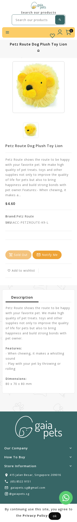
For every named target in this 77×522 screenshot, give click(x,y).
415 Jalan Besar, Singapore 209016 (35, 475)
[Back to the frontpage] (38, 50)
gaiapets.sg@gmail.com (27, 487)
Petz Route (25, 216)
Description (22, 297)
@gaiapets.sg (19, 494)
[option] (30, 130)
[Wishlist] (52, 35)
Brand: (10, 216)
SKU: (9, 222)
